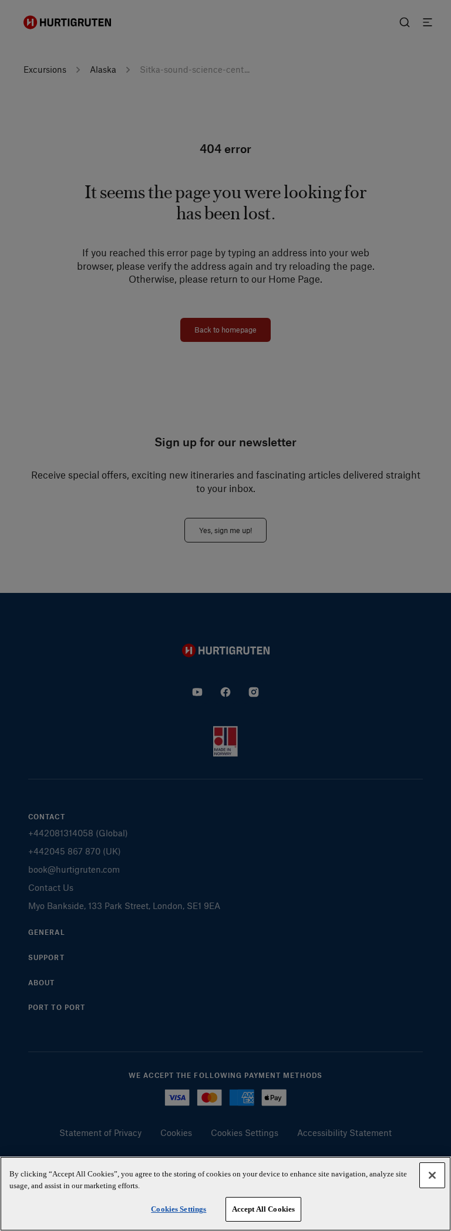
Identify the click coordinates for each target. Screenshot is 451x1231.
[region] (225, 1194)
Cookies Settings (178, 1209)
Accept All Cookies (263, 1209)
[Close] (432, 1175)
